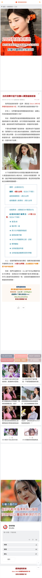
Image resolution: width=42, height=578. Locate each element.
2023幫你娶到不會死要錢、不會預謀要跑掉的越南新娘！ (31, 381)
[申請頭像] (37, 526)
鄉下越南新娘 (34, 360)
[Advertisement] (21, 73)
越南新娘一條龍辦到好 (21, 360)
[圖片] (36, 539)
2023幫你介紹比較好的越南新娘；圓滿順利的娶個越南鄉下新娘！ (11, 381)
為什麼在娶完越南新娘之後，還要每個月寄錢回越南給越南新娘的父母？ (11, 423)
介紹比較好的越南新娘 (7, 356)
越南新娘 (10, 6)
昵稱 (5, 545)
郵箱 (5, 549)
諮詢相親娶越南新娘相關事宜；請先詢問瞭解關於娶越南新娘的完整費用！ (30, 403)
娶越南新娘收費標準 (7, 360)
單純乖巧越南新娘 (34, 356)
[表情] (32, 539)
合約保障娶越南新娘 (21, 356)
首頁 (4, 6)
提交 (9, 559)
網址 (5, 554)
